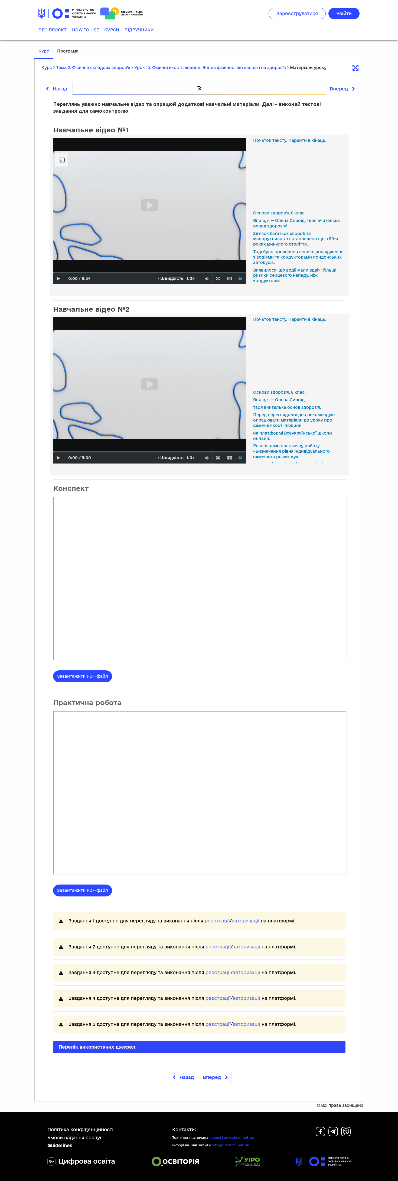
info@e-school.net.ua (230, 1145)
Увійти (344, 13)
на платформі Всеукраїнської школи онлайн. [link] (292, 436)
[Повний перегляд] (218, 278)
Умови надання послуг (74, 1137)
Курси (111, 30)
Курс (43, 51)
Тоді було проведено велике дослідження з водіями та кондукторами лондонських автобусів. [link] (298, 257)
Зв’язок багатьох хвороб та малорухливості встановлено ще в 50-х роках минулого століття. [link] (295, 239)
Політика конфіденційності (80, 1129)
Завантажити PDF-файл (82, 676)
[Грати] (58, 278)
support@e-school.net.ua (232, 1137)
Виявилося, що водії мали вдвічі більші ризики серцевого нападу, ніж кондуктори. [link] (294, 275)
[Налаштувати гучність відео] (206, 278)
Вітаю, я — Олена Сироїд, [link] (279, 399)
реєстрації (217, 920)
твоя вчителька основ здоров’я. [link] (287, 407)
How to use (85, 30)
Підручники (139, 30)
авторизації (245, 920)
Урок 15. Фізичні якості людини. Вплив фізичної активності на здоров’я (210, 67)
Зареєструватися (297, 13)
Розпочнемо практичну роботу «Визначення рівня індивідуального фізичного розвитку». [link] (291, 451)
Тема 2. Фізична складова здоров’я (93, 67)
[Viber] (346, 1134)
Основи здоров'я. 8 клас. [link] (279, 213)
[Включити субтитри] (229, 278)
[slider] (53, 272)
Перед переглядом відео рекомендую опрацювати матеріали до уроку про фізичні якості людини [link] (294, 420)
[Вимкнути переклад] (240, 278)
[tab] (199, 88)
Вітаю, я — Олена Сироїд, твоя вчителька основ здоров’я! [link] (296, 223)
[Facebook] (320, 1134)
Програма (68, 51)
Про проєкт (52, 30)
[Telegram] (333, 1134)
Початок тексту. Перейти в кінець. (289, 140)
